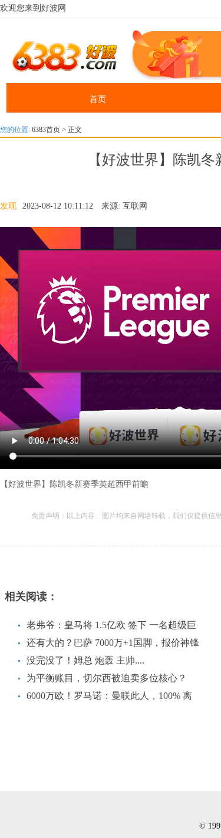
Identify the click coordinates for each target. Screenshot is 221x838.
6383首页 (46, 130)
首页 (98, 99)
